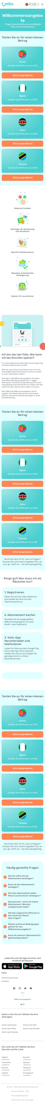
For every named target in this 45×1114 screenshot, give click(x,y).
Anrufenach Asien (30, 1025)
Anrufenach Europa (9, 1025)
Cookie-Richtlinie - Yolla (20, 1091)
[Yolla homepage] (7, 4)
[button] (32, 4)
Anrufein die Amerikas (31, 1029)
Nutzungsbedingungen (19, 1096)
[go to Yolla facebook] (14, 988)
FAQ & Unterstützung (10, 978)
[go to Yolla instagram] (19, 988)
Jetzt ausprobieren (22, 75)
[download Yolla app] (12, 966)
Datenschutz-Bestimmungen (22, 1100)
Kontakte (5, 981)
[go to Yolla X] (25, 988)
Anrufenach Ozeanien (10, 1032)
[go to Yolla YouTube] (31, 988)
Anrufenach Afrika (9, 1029)
